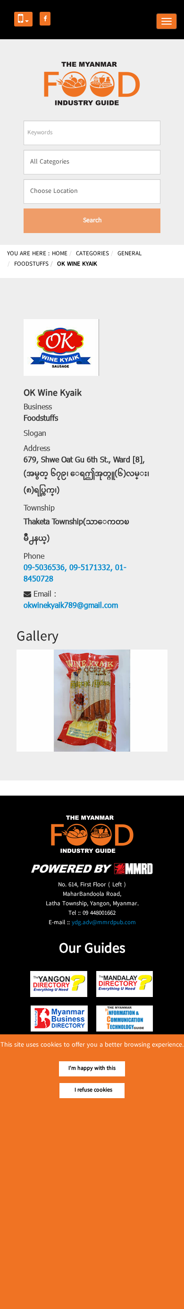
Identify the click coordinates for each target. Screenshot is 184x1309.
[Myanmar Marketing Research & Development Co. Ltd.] (92, 873)
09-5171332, (90, 568)
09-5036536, (45, 568)
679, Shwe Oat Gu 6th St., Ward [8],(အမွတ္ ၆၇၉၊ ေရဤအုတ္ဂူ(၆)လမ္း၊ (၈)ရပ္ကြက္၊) (86, 475)
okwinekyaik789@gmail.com (71, 606)
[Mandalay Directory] (125, 984)
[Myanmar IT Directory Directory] (125, 1019)
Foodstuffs (41, 419)
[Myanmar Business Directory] (59, 1019)
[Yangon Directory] (59, 984)
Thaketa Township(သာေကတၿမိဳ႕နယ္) (76, 531)
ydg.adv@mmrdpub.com (104, 923)
